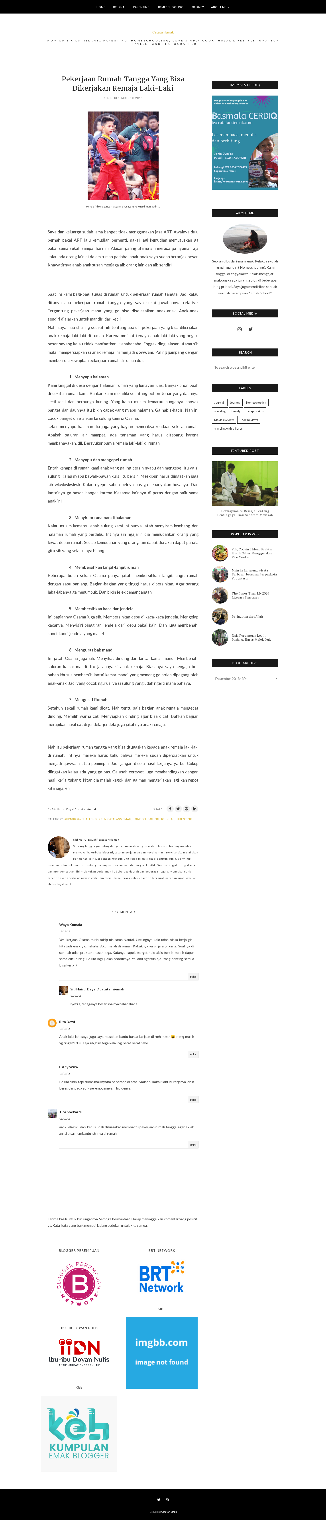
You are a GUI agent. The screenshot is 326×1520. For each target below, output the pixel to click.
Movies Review (224, 420)
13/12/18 (64, 1118)
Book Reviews (249, 420)
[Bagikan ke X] (178, 808)
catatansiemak (119, 819)
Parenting (184, 819)
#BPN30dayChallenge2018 (85, 819)
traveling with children (228, 428)
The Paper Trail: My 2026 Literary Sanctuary (250, 595)
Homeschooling (146, 819)
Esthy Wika (68, 1067)
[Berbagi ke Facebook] (170, 808)
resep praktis (255, 411)
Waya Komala (70, 924)
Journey (235, 402)
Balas (193, 976)
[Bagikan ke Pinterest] (186, 808)
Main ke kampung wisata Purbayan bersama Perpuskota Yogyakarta (254, 574)
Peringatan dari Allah (247, 616)
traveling (220, 411)
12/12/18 (64, 931)
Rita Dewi (67, 1021)
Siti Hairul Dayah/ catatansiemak (97, 989)
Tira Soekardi (70, 1112)
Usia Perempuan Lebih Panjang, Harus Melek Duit (251, 638)
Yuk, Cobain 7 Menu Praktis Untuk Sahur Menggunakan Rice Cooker (252, 553)
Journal (167, 819)
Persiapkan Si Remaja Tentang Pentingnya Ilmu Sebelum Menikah (245, 513)
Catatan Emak (163, 32)
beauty (236, 411)
